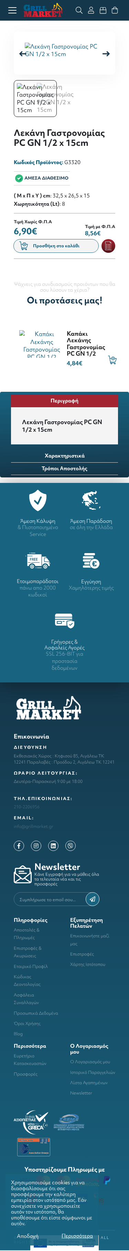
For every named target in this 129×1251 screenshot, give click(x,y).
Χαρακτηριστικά (65, 455)
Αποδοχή (28, 1236)
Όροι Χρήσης (27, 1023)
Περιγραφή (64, 400)
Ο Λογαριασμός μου (90, 1062)
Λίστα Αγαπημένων (89, 1083)
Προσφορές (25, 1074)
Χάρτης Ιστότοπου (87, 964)
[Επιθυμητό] (108, 246)
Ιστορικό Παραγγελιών (92, 1072)
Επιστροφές (82, 954)
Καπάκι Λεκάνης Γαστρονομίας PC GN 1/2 (86, 343)
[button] (106, 53)
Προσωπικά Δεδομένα (36, 1013)
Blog (18, 1034)
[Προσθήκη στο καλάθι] (112, 360)
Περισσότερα (77, 1235)
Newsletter (81, 1093)
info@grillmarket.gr (33, 826)
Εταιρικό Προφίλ (31, 966)
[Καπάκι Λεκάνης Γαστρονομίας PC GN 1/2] (41, 343)
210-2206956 (27, 807)
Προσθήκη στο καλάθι (56, 246)
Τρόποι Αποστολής (64, 468)
